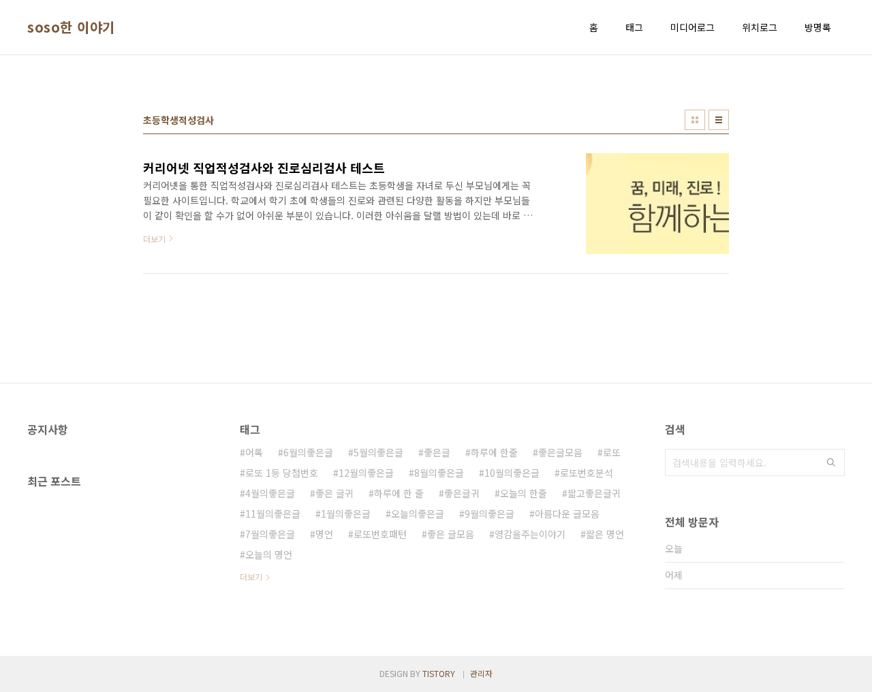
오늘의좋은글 (417, 513)
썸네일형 (695, 120)
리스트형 (718, 120)
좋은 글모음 (450, 534)
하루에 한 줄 (399, 493)
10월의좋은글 (512, 472)
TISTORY (438, 673)
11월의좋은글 (272, 513)
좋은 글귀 (334, 493)
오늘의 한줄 (523, 493)
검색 (831, 462)
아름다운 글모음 (567, 513)
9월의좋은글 (489, 513)
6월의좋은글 (308, 452)
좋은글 (437, 452)
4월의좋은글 (270, 493)
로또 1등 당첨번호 (281, 472)
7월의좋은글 (270, 534)
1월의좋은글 (346, 513)
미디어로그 (692, 27)
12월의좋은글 (366, 472)
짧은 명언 (605, 534)
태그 (634, 27)
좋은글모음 (560, 452)
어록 (254, 452)
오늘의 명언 (268, 554)
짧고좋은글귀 (594, 493)
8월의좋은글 (439, 472)
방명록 (818, 27)
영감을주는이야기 (530, 534)
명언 (324, 534)
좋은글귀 (462, 493)
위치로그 (759, 27)
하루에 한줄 (494, 452)
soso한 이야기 (71, 27)
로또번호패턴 (380, 534)
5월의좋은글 (378, 452)
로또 (612, 452)
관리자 (481, 673)
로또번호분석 (586, 472)
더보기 (251, 576)
